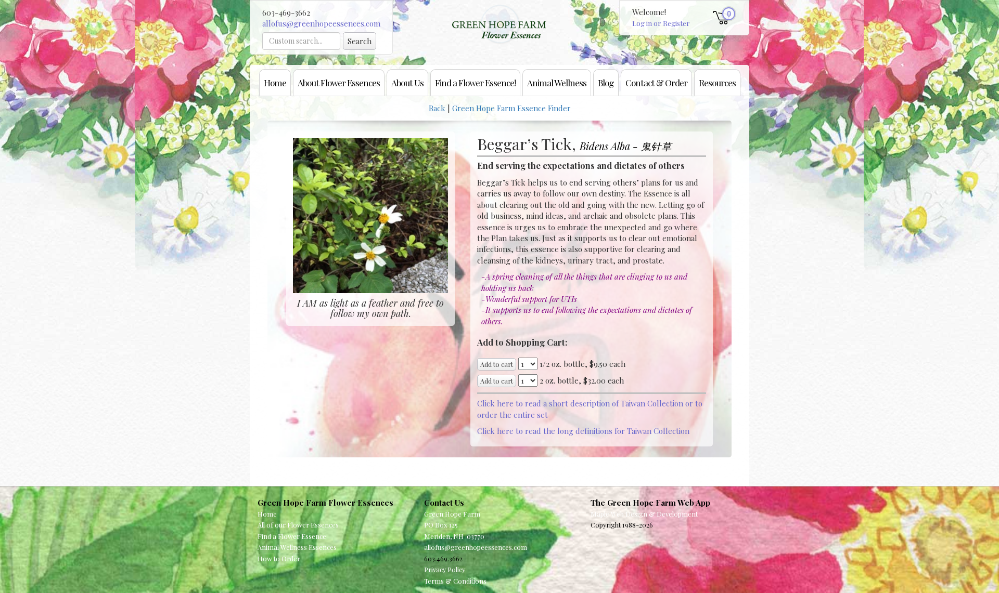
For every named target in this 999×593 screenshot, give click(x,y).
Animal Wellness (556, 82)
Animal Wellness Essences (297, 547)
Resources (717, 82)
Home (275, 82)
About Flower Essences (339, 82)
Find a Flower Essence (292, 536)
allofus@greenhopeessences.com (321, 23)
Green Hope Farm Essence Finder (511, 108)
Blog (606, 82)
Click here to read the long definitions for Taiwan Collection (583, 431)
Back (437, 108)
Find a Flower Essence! (475, 82)
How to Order (279, 558)
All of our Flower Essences (298, 524)
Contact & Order (656, 82)
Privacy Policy (444, 569)
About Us (407, 82)
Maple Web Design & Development (644, 513)
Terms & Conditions (455, 580)
